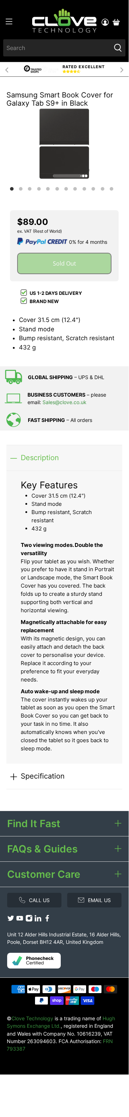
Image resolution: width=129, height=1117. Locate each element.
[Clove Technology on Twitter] (10, 920)
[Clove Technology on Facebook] (47, 920)
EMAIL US (99, 900)
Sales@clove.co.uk (64, 402)
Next (121, 69)
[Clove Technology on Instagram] (29, 920)
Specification (43, 775)
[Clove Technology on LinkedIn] (37, 920)
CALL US (39, 900)
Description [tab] (40, 457)
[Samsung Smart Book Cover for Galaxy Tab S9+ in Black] (64, 143)
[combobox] (57, 47)
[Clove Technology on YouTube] (19, 920)
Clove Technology (32, 1018)
